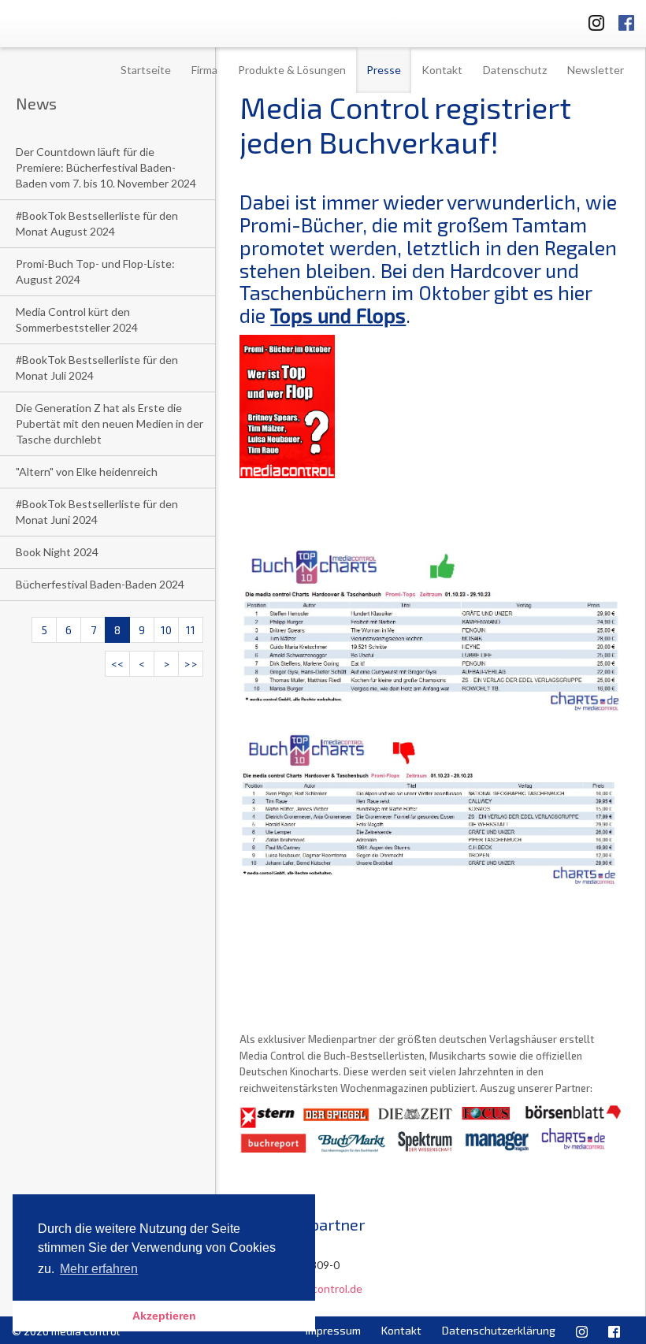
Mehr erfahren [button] (99, 1268)
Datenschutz (515, 69)
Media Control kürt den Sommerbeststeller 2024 (77, 319)
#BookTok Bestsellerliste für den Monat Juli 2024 (97, 367)
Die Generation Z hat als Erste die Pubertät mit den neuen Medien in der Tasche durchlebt (109, 423)
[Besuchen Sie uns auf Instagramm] (592, 20)
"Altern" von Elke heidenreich (87, 471)
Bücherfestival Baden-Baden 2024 (100, 584)
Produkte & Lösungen (292, 69)
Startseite (146, 69)
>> (191, 663)
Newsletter (595, 69)
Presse (383, 69)
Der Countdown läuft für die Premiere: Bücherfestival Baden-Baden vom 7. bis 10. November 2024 (106, 167)
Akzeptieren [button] (164, 1315)
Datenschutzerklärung (498, 1330)
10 (166, 630)
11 (190, 630)
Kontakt (441, 69)
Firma (204, 69)
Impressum (333, 1330)
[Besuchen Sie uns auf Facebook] (626, 20)
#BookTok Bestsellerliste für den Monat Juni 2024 (97, 511)
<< (117, 663)
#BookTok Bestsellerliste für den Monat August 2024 (97, 223)
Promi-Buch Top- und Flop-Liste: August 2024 (95, 271)
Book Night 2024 (57, 552)
